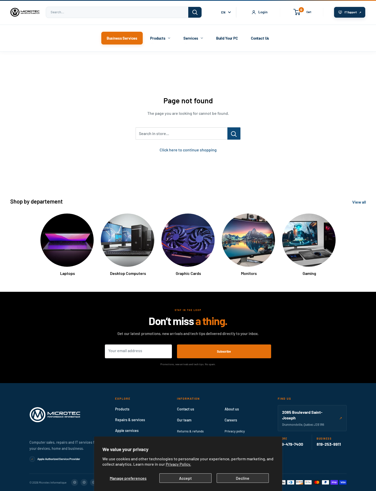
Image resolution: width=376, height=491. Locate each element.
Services (190, 38)
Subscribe (224, 351)
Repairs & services (130, 420)
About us (232, 409)
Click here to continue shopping (188, 149)
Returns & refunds (190, 431)
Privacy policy (235, 431)
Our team (184, 420)
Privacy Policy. (178, 464)
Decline (242, 478)
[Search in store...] (233, 133)
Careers (231, 420)
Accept (185, 478)
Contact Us (260, 38)
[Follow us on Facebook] (74, 482)
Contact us (185, 409)
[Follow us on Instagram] (93, 482)
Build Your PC (227, 38)
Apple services (127, 430)
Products (157, 38)
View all (359, 201)
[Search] (195, 12)
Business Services (122, 38)
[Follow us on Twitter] (84, 482)
